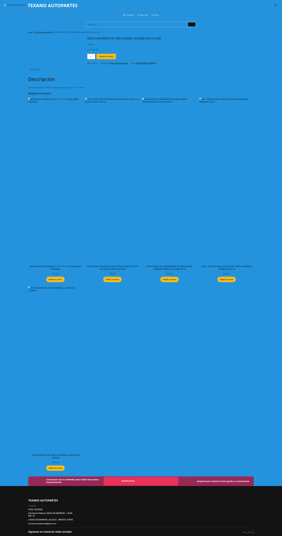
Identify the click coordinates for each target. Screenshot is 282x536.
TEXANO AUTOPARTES (53, 5)
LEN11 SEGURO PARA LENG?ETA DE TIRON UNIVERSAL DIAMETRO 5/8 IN (226, 267)
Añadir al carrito (106, 56)
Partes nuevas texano (43, 32)
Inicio (30, 32)
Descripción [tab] (35, 69)
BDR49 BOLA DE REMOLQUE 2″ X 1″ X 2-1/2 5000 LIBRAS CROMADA (55, 267)
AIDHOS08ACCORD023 (146, 63)
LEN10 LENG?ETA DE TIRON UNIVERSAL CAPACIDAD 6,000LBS (55, 456)
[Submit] (191, 24)
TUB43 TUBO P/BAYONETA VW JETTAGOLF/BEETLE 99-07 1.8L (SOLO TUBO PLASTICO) (112, 267)
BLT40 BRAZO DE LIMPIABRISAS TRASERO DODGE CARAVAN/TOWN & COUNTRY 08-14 (169, 267)
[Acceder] (275, 5)
